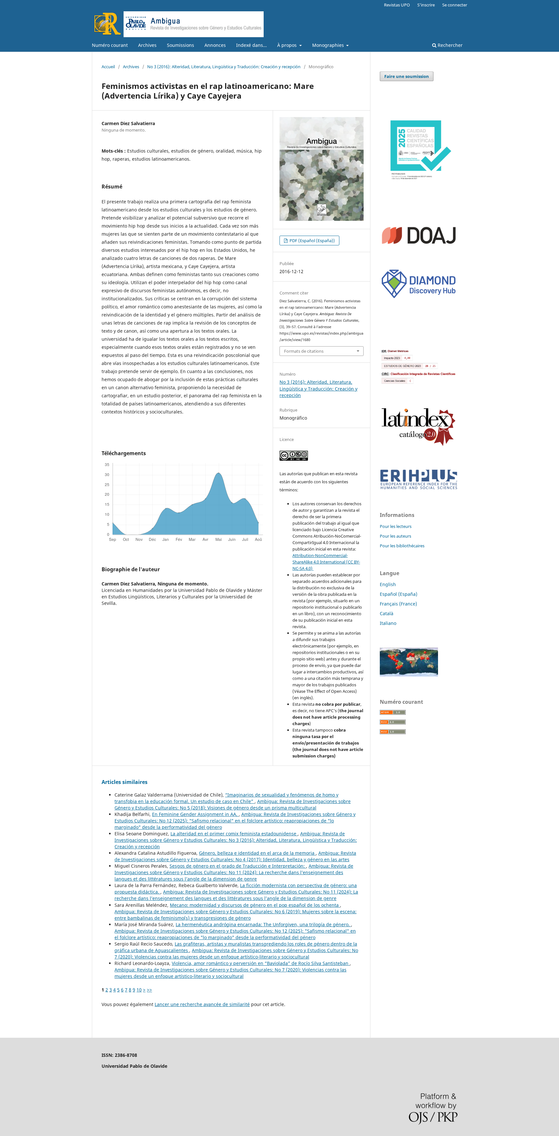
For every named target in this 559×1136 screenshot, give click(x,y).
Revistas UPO (397, 5)
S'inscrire (426, 5)
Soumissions (180, 45)
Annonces (215, 45)
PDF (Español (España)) (312, 240)
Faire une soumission (406, 76)
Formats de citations (303, 351)
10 (139, 990)
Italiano (388, 623)
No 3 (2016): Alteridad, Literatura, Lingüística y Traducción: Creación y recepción (224, 67)
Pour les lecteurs (395, 526)
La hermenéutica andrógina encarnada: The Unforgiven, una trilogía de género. (263, 924)
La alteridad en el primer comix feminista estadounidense (234, 834)
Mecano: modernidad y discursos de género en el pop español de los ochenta (255, 905)
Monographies (328, 45)
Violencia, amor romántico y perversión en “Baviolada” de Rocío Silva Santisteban (261, 963)
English (388, 584)
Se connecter (454, 5)
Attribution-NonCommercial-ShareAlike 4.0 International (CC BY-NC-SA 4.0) (326, 561)
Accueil (108, 67)
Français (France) (398, 604)
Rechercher (449, 45)
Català (386, 613)
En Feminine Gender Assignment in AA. (195, 814)
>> (149, 990)
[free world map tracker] (409, 675)
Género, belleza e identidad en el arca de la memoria (257, 853)
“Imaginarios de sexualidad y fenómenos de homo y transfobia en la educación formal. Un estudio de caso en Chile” (226, 798)
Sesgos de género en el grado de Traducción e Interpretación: (238, 866)
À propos (287, 45)
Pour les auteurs (395, 536)
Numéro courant (110, 45)
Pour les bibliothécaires (402, 546)
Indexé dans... (251, 45)
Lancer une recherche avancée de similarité (202, 1004)
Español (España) (398, 594)
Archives (147, 45)
